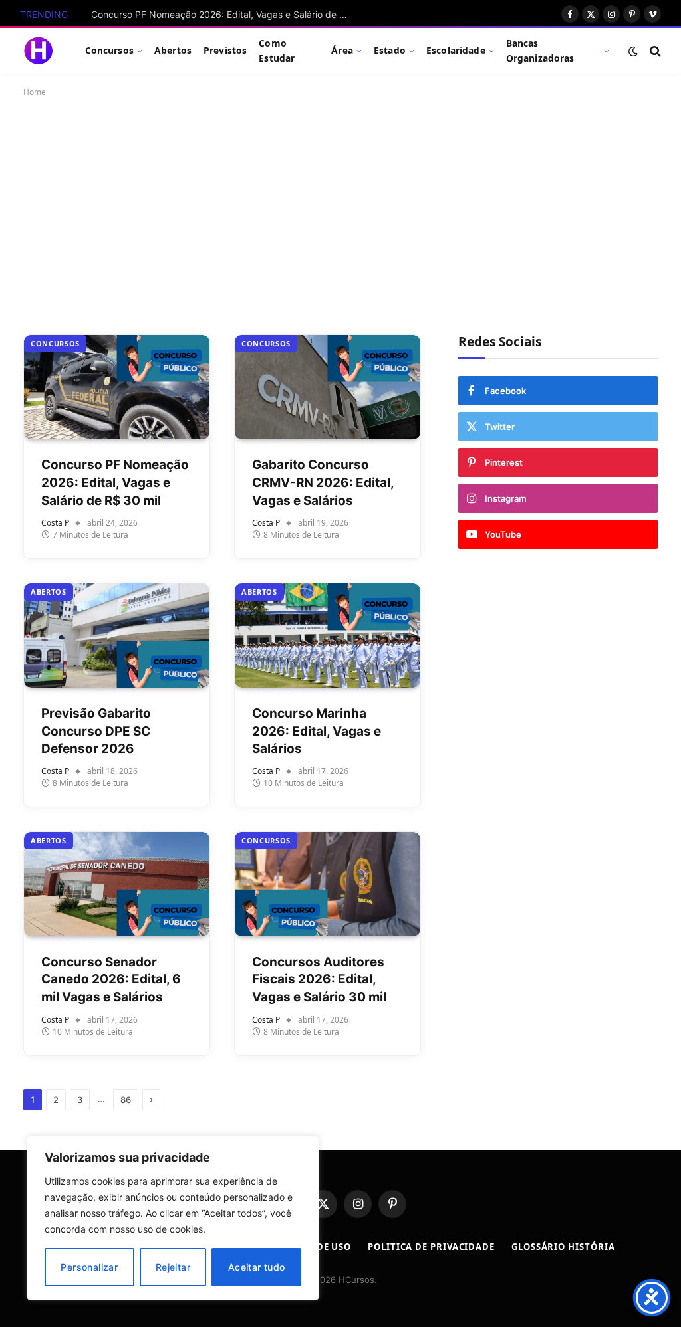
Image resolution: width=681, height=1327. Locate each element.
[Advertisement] (340, 213)
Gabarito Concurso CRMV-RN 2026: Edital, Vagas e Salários (323, 482)
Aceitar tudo (256, 1267)
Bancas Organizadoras (540, 50)
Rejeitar (173, 1267)
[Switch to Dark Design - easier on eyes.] (633, 51)
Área (342, 50)
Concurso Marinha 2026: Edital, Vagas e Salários (316, 731)
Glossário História (562, 1247)
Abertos (173, 50)
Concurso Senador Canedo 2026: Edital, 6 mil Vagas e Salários (111, 979)
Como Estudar (277, 50)
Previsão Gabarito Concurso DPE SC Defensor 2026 (96, 731)
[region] (173, 1218)
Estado (390, 50)
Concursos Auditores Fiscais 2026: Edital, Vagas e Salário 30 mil (319, 979)
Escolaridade (455, 50)
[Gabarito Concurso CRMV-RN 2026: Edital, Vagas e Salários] (327, 387)
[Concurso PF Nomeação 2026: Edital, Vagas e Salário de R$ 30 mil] (116, 387)
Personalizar (89, 1267)
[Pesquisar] (654, 51)
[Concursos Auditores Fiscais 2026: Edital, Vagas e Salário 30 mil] (327, 884)
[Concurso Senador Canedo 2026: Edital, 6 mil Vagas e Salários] (116, 884)
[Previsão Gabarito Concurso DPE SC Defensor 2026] (116, 635)
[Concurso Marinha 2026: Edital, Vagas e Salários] (327, 635)
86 (125, 1099)
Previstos (225, 50)
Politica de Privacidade (431, 1247)
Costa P (55, 522)
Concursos (109, 50)
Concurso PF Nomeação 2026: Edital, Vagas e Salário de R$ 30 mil (224, 14)
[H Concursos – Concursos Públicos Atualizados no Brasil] (38, 51)
